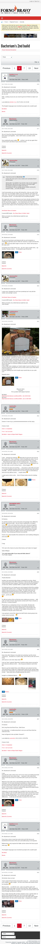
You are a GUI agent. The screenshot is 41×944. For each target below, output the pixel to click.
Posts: (23, 79)
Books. (4, 111)
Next (36, 68)
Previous (6, 68)
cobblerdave (13, 311)
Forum (6, 22)
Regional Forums (14, 22)
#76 (38, 84)
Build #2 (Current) (7, 153)
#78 (38, 170)
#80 (38, 286)
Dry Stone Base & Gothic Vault (21, 213)
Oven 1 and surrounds (7, 431)
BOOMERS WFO (14, 503)
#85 (38, 572)
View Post (24, 176)
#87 (38, 719)
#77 (38, 128)
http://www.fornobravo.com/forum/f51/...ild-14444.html (16, 396)
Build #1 (4, 150)
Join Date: (12, 79)
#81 (38, 321)
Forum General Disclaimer (9, 50)
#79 (38, 234)
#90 (38, 872)
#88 (38, 767)
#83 (38, 451)
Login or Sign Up (34, 1)
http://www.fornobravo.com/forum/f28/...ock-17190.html (16, 398)
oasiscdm (12, 406)
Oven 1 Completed (7, 428)
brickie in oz (13, 74)
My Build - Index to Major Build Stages (12, 434)
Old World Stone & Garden (9, 210)
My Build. (4, 108)
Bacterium (12, 119)
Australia (22, 22)
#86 (38, 649)
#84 (38, 513)
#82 (38, 416)
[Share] (38, 80)
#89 (38, 833)
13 (29, 68)
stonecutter (13, 160)
